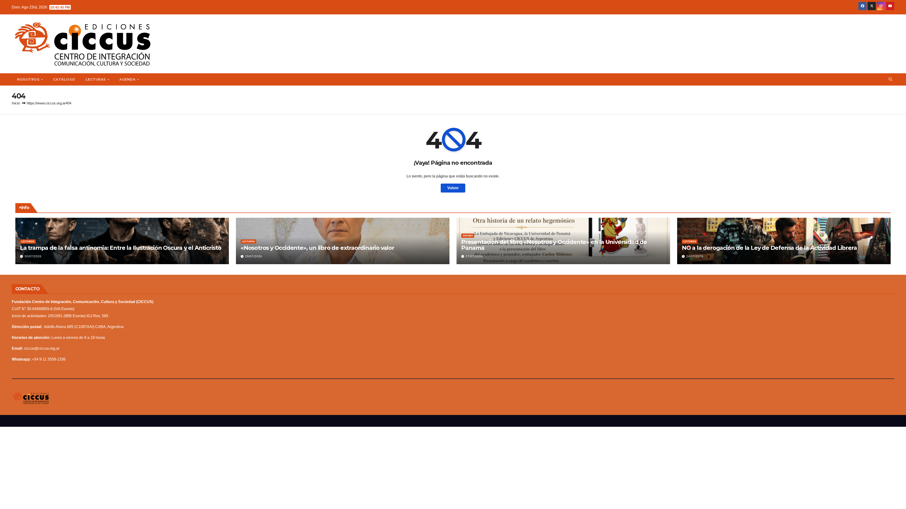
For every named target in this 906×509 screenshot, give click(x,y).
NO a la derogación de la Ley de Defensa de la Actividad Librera (769, 247)
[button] (890, 79)
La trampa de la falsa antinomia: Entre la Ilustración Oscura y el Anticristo (120, 247)
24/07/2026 (694, 256)
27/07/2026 (474, 256)
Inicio (16, 103)
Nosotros (29, 79)
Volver (453, 188)
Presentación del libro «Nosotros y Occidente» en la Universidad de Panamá (554, 244)
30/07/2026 (33, 256)
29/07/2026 (253, 256)
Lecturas (96, 79)
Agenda (128, 79)
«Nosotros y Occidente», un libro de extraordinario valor (317, 247)
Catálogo (64, 79)
